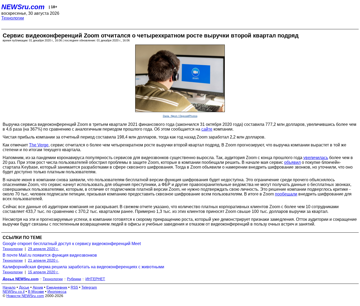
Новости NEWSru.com (25, 296)
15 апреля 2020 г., (43, 272)
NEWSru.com (23, 7)
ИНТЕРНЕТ (95, 279)
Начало (9, 287)
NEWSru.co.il (14, 291)
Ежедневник (56, 287)
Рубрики (74, 279)
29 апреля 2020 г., (43, 249)
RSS (74, 287)
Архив (38, 287)
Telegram (89, 287)
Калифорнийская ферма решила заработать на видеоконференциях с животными (83, 267)
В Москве (36, 291)
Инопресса (56, 291)
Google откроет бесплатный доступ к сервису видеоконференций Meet (72, 243)
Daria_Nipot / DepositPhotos (180, 115)
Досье (24, 287)
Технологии (12, 18)
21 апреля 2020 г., (43, 260)
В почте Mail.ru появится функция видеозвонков (50, 255)
